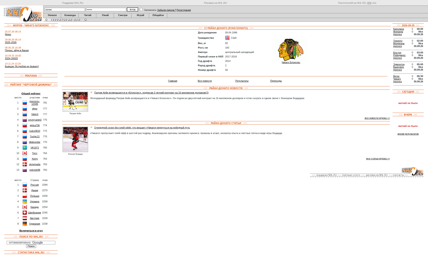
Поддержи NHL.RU (72, 3)
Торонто (397, 40)
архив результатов (408, 133)
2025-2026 (10, 42)
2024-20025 (11, 58)
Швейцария (34, 212)
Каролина (398, 29)
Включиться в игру (31, 230)
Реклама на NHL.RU (215, 3)
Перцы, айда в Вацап (17, 50)
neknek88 (34, 170)
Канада (35, 207)
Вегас (396, 76)
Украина (34, 201)
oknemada (34, 164)
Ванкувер (398, 67)
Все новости (205, 80)
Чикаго (397, 78)
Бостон (397, 52)
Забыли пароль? (166, 10)
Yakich (34, 114)
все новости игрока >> (377, 118)
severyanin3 (34, 119)
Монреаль (399, 43)
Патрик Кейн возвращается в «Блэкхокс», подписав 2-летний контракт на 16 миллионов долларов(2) (151, 92)
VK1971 (35, 147)
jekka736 (35, 125)
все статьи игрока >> (378, 158)
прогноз (397, 34)
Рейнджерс (399, 55)
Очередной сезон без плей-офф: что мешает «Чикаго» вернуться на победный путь (142, 127)
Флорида (398, 31)
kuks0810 (34, 131)
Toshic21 (35, 136)
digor (34, 108)
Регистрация (184, 10)
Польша (34, 196)
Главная (172, 80)
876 (369, 3)
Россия (35, 184)
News (8, 34)
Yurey (35, 158)
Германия (34, 223)
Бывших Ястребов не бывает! (22, 66)
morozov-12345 (34, 102)
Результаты (242, 80)
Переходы (276, 80)
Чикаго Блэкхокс (291, 62)
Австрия (34, 218)
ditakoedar (34, 142)
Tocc (34, 153)
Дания (34, 190)
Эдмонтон (399, 64)
